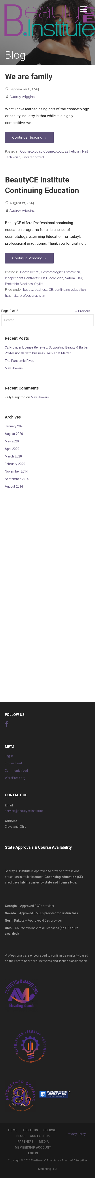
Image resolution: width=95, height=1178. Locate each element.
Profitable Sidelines (19, 284)
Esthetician (73, 151)
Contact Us (40, 1136)
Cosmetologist (31, 151)
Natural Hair (73, 278)
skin (42, 295)
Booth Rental (29, 272)
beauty (28, 289)
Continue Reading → (29, 137)
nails (15, 295)
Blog (20, 1136)
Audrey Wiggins (22, 97)
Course (49, 1130)
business (41, 289)
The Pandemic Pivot (19, 361)
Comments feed (16, 770)
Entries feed (13, 763)
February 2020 (15, 464)
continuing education (70, 289)
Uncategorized (33, 157)
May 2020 (12, 441)
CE (51, 289)
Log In (33, 1153)
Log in (9, 756)
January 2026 (14, 426)
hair (7, 295)
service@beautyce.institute (24, 811)
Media (44, 1141)
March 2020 (13, 456)
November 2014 (16, 471)
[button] (84, 10)
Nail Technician (52, 278)
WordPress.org (15, 778)
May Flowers (14, 368)
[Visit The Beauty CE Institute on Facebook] (6, 725)
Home (12, 1130)
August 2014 (14, 486)
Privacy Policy (76, 1134)
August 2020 (14, 434)
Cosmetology (53, 151)
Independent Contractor (22, 278)
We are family (28, 76)
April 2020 (12, 449)
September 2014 (17, 479)
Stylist (38, 284)
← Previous (82, 311)
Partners (25, 1141)
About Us (30, 1130)
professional (29, 295)
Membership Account (33, 1147)
